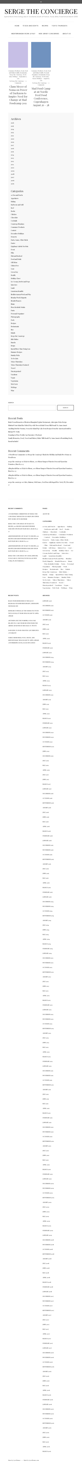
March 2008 (47, 1282)
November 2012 (48, 1019)
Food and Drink (16, 259)
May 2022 (46, 676)
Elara (9, 1460)
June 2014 (46, 930)
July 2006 (46, 1376)
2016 (12, 148)
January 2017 (47, 789)
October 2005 (48, 1418)
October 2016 (47, 798)
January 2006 (47, 1404)
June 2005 (46, 1437)
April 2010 (46, 1165)
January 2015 (47, 897)
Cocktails (14, 221)
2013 (12, 158)
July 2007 (46, 1320)
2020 (12, 139)
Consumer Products (14, 71)
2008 (12, 174)
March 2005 (47, 1451)
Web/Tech (14, 384)
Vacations (14, 375)
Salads (13, 333)
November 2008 (48, 1244)
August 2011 (47, 1089)
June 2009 (46, 1212)
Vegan (13, 378)
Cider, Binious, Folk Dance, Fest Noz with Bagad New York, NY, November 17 (23, 558)
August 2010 (47, 1146)
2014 (12, 155)
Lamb (13, 288)
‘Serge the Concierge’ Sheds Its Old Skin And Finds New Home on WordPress (23, 516)
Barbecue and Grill (17, 205)
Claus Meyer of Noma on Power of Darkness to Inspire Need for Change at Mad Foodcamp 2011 (18, 95)
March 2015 (47, 887)
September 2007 (48, 1310)
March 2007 (47, 1338)
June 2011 (46, 1099)
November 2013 (48, 963)
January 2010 (47, 1179)
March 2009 (47, 1226)
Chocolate (14, 218)
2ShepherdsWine (13, 468)
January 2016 (47, 840)
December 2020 (48, 732)
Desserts (14, 237)
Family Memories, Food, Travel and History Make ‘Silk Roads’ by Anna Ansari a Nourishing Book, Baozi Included (23, 640)
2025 (12, 126)
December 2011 (48, 1071)
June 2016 (46, 817)
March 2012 (47, 1057)
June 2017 (46, 779)
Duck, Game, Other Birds (19, 240)
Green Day (14, 272)
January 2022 (47, 690)
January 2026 (47, 601)
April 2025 (46, 638)
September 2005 (48, 1423)
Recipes (45, 26)
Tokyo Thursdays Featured (20, 365)
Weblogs (15, 76)
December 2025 (48, 605)
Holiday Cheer (15, 278)
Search (11, 403)
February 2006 (48, 1400)
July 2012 (46, 1038)
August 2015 (47, 864)
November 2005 (48, 1414)
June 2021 (46, 704)
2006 (12, 181)
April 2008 (46, 1277)
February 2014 (48, 948)
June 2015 (46, 873)
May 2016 (46, 822)
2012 (12, 161)
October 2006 (48, 1362)
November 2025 (48, 610)
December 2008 (48, 1240)
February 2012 (48, 1061)
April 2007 (46, 1334)
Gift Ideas (14, 262)
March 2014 (47, 944)
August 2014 (47, 920)
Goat (12, 269)
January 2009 (47, 1235)
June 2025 (46, 629)
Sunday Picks (15, 355)
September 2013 (48, 972)
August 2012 (47, 1033)
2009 (12, 171)
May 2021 (45, 709)
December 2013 (48, 958)
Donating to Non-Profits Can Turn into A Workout (25, 435)
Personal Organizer (17, 314)
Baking (13, 202)
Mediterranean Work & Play (23, 33)
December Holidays (17, 234)
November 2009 (48, 1188)
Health (17, 73)
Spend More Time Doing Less (20, 349)
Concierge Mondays (17, 224)
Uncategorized (16, 371)
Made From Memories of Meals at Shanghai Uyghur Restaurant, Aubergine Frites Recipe (37, 422)
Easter (13, 243)
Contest (13, 230)
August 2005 (47, 1428)
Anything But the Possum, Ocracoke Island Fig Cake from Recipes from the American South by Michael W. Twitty (23, 623)
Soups (13, 346)
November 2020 (48, 737)
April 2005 (46, 1446)
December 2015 (48, 845)
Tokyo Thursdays (59, 26)
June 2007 (46, 1324)
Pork (12, 320)
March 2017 (47, 784)
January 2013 (47, 1010)
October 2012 (47, 1024)
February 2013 (48, 1005)
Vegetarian (14, 381)
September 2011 (48, 1085)
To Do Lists (45, 76)
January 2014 (47, 953)
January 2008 (47, 1291)
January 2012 (47, 1066)
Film (12, 253)
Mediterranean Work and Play (21, 294)
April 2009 (46, 1221)
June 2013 (46, 986)
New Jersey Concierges (49, 33)
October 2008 (48, 1249)
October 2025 (47, 615)
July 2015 (46, 869)
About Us (67, 33)
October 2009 (48, 1193)
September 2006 (48, 1367)
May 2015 (45, 878)
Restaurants (23, 73)
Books (13, 211)
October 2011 (47, 1080)
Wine (12, 391)
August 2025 (47, 620)
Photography (15, 317)
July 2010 (46, 1150)
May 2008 (46, 1273)
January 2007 (47, 1348)
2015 (12, 152)
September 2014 (48, 916)
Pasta (13, 310)
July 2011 (46, 1094)
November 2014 (48, 906)
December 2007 (48, 1296)
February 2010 (48, 1174)
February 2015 (48, 892)
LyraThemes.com (34, 1460)
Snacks (13, 343)
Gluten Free (15, 266)
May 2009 (46, 1216)
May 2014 (46, 934)
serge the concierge (14, 462)
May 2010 (46, 1160)
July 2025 (46, 624)
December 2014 (48, 901)
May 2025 (46, 634)
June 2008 (46, 1268)
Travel (34, 78)
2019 (12, 142)
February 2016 (48, 836)
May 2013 (45, 991)
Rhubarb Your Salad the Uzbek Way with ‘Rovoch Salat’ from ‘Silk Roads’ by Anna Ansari (37, 425)
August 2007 (47, 1315)
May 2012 (45, 1047)
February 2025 (48, 648)
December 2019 (48, 756)
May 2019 (46, 765)
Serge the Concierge (16, 74)
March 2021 (47, 718)
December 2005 (48, 1409)
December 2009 (48, 1183)
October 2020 (48, 742)
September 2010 (48, 1141)
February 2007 (48, 1343)
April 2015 (46, 883)
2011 (12, 164)
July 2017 (46, 775)
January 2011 (47, 1122)
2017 (12, 145)
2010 (12, 168)
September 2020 (48, 746)
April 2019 (46, 770)
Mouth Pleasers (16, 301)
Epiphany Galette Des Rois (19, 246)
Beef (12, 208)
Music (13, 304)
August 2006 (47, 1371)
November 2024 (48, 662)
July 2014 (46, 925)
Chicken (13, 214)
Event (22, 71)
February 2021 (48, 723)
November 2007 (48, 1301)
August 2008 (47, 1259)
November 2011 (48, 1075)
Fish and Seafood (16, 256)
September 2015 (48, 859)
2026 (12, 123)
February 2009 (48, 1230)
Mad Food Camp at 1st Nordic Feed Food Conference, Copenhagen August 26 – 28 (41, 97)
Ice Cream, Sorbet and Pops (20, 282)
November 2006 (48, 1357)
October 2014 (47, 911)
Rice (12, 330)
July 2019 (46, 760)
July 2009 (46, 1207)
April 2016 (46, 826)
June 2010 (46, 1155)
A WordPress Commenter (16, 455)
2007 (12, 177)
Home (17, 26)
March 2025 (47, 643)
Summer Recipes (16, 352)
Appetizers (14, 198)
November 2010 (48, 1132)
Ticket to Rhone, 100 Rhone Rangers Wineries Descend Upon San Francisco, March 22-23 (23, 538)
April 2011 (46, 1108)
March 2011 (47, 1113)
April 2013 (46, 995)
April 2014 (46, 939)
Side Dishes (14, 339)
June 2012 (46, 1042)
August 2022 (47, 667)
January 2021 (47, 728)
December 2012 (48, 1014)
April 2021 (46, 714)
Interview (14, 285)
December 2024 (48, 657)
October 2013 (47, 967)
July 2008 (46, 1263)
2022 (12, 132)
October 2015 (47, 854)
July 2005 (46, 1432)
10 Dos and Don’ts (30, 26)
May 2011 (45, 1103)
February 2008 (48, 1287)
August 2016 (47, 807)
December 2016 (48, 793)
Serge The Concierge (41, 11)
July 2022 (46, 671)
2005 (12, 184)
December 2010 (48, 1127)
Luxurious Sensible (17, 291)
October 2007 (48, 1306)
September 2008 (48, 1254)
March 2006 (47, 1395)
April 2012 (46, 1052)
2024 (12, 129)
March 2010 (47, 1169)
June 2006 (46, 1381)
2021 (12, 136)
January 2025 (47, 652)
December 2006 (48, 1353)
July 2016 (46, 812)
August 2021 (47, 699)
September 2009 (48, 1197)
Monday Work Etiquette (19, 298)
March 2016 (47, 831)
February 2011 (47, 1118)
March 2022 (47, 685)
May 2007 (46, 1329)
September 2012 (48, 1028)
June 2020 (46, 751)
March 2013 (47, 1000)
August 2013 (47, 977)
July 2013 (46, 981)
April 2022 (46, 681)
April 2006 (46, 1390)
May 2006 (46, 1385)
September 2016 (48, 803)
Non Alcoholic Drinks (18, 307)
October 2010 (47, 1136)
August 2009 (47, 1202)
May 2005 (46, 1442)
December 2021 (48, 695)
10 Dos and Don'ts (17, 195)
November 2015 (48, 850)
